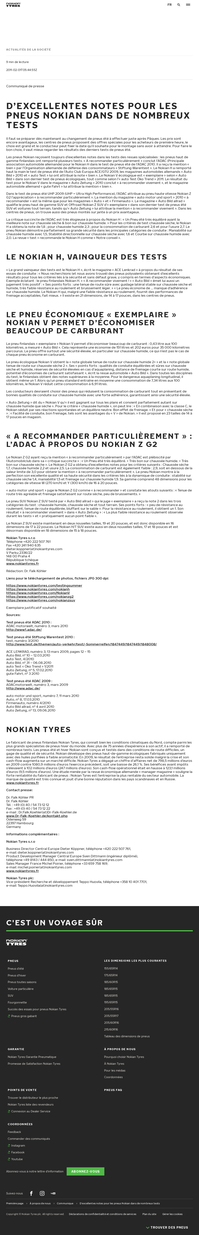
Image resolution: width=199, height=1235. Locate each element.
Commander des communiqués (29, 1138)
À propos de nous (120, 1049)
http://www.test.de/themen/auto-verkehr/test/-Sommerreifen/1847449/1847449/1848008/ (81, 644)
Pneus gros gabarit (24, 1016)
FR (170, 5)
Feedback (14, 1132)
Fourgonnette (17, 1002)
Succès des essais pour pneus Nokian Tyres (37, 1009)
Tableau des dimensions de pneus (127, 1036)
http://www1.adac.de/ (24, 630)
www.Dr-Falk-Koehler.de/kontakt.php (37, 816)
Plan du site (149, 1214)
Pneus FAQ (113, 1090)
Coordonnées (113, 1077)
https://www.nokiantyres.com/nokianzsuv (40, 600)
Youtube (17, 1159)
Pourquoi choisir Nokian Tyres (124, 1056)
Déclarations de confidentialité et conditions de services (102, 1214)
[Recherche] (178, 4)
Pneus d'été (16, 968)
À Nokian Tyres (114, 1063)
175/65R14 (111, 975)
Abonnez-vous (85, 1171)
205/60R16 (111, 1022)
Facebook (17, 1152)
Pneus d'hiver (17, 975)
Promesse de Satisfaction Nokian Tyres (34, 1063)
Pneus (13, 960)
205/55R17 (111, 1015)
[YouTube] (53, 1193)
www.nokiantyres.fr (22, 563)
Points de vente (22, 1090)
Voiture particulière (21, 988)
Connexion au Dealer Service (30, 1111)
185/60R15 (111, 982)
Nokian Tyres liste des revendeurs (30, 1104)
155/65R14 (111, 968)
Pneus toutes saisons (22, 982)
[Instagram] (42, 1193)
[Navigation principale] (188, 4)
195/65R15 (111, 1002)
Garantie (16, 1049)
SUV (10, 995)
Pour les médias (114, 1070)
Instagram (18, 1145)
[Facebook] (31, 1193)
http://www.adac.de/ (23, 688)
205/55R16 (111, 1009)
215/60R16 (111, 1029)
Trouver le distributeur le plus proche (33, 1097)
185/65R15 (111, 988)
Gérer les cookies (172, 1214)
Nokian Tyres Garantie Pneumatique (32, 1056)
